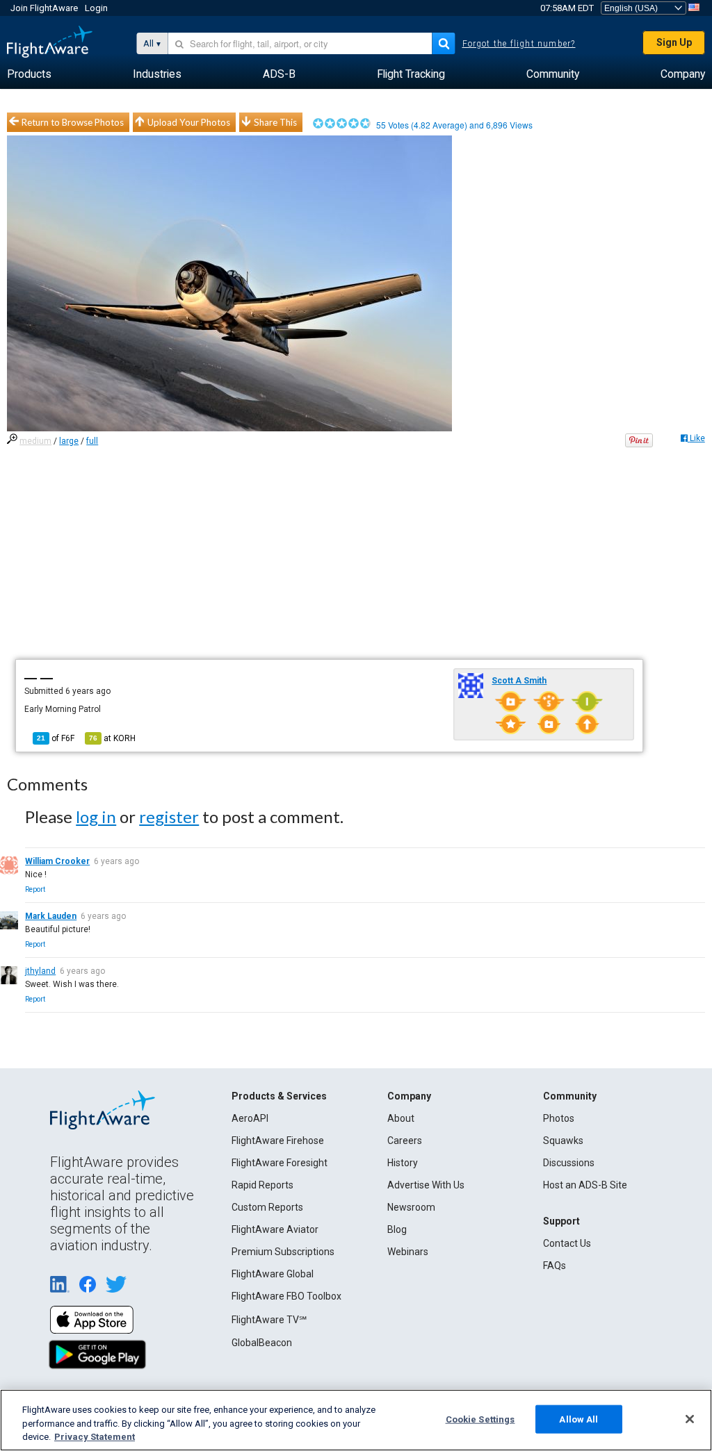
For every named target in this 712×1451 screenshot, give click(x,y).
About (400, 1118)
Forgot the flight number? (519, 44)
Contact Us (567, 1243)
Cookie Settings (480, 1418)
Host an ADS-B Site (585, 1185)
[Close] (689, 1419)
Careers (404, 1140)
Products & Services (279, 1096)
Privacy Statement (94, 1437)
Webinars (407, 1251)
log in (96, 816)
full (92, 441)
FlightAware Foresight (279, 1162)
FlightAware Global (273, 1273)
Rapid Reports (262, 1185)
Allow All (578, 1418)
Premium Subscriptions (283, 1251)
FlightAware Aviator (275, 1229)
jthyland (40, 971)
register (169, 816)
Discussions (568, 1162)
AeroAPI (250, 1118)
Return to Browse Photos (73, 122)
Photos (558, 1118)
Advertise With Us (425, 1185)
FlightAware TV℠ (269, 1319)
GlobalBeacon (262, 1342)
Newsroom (411, 1207)
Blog (397, 1229)
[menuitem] (29, 74)
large (69, 441)
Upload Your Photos (188, 122)
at (112, 738)
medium (35, 441)
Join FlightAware (44, 8)
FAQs (554, 1265)
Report (35, 889)
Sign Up (674, 42)
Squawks (563, 1140)
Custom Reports (267, 1207)
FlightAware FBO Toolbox (286, 1296)
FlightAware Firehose (278, 1140)
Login (96, 8)
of (55, 738)
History (402, 1162)
